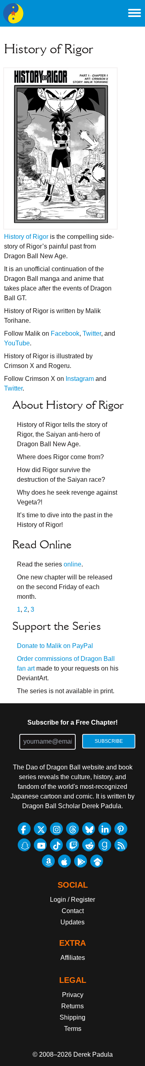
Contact (73, 910)
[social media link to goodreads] (104, 844)
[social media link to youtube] (40, 844)
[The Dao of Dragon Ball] (13, 13)
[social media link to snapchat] (24, 844)
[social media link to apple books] (64, 861)
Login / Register (72, 899)
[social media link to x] (40, 828)
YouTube (17, 343)
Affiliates (72, 957)
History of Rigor (26, 236)
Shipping (72, 1017)
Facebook (65, 333)
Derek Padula (93, 1054)
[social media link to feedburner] (120, 844)
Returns (72, 1006)
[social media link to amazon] (48, 861)
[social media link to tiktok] (56, 844)
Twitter (92, 333)
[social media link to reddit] (88, 844)
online (72, 564)
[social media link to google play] (80, 861)
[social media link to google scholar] (96, 861)
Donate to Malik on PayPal (55, 645)
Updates (72, 922)
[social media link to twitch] (72, 844)
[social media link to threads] (72, 828)
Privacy (72, 994)
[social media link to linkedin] (104, 828)
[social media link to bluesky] (88, 828)
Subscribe (109, 741)
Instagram (80, 378)
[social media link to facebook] (24, 828)
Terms (72, 1028)
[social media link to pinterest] (120, 828)
